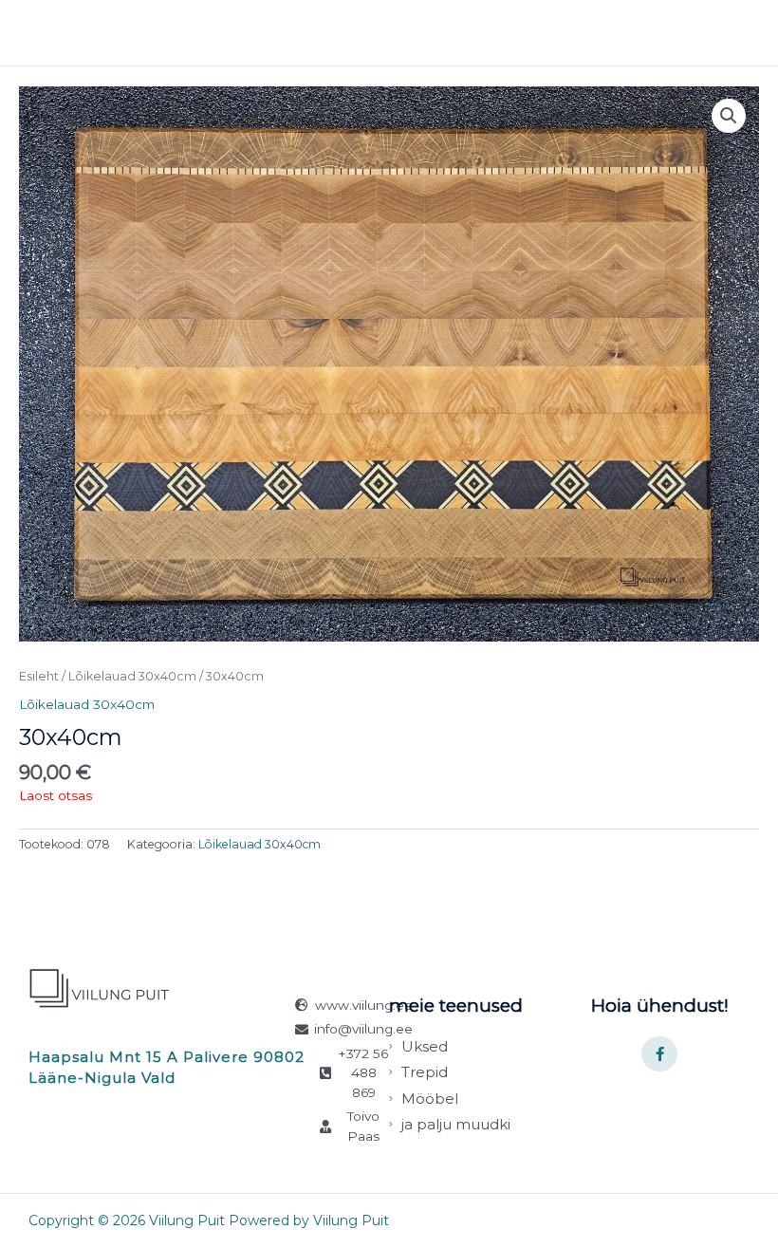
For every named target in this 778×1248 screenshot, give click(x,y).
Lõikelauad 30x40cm (132, 676)
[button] (729, 116)
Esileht (39, 676)
